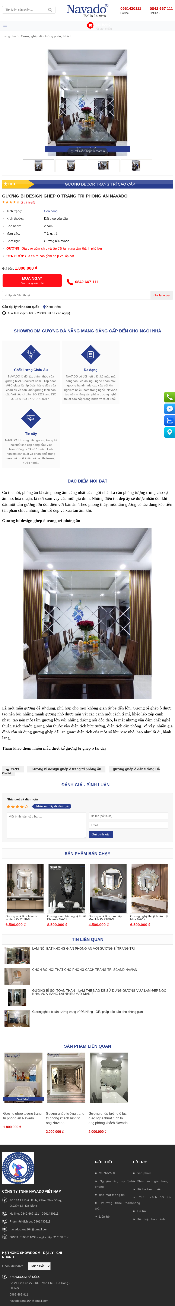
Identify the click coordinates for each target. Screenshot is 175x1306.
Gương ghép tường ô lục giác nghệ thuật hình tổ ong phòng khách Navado (108, 1118)
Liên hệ (104, 1216)
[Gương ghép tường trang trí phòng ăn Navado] (23, 1078)
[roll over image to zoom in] (87, 102)
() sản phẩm (104, 28)
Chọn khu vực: (12, 1266)
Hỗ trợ (140, 1162)
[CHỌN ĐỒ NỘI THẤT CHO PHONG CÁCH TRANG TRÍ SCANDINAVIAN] (17, 977)
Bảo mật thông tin (111, 1194)
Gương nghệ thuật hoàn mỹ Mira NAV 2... (149, 918)
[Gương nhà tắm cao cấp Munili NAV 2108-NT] (108, 912)
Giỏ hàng (103, 24)
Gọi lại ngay (161, 295)
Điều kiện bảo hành (150, 1219)
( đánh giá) (28, 202)
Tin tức (141, 1211)
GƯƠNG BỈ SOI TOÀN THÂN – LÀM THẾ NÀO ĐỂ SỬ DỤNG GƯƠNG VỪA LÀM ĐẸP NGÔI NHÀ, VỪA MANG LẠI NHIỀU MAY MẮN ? (99, 992)
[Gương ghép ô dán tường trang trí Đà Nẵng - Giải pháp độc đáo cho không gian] (17, 1019)
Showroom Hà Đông (25, 1276)
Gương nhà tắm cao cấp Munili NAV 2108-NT (105, 918)
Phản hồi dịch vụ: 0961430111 (30, 1221)
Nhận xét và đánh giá (22, 799)
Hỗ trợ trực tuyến (149, 1189)
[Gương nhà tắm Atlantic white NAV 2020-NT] (25, 912)
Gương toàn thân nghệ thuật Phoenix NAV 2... (66, 918)
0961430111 (130, 8)
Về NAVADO (107, 1173)
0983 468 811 (19, 1294)
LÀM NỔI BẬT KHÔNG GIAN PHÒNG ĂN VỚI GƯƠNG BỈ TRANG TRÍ (83, 948)
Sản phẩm (144, 1173)
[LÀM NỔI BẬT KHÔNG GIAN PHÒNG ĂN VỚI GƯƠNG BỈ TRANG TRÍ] (17, 956)
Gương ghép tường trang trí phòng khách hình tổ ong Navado (65, 1118)
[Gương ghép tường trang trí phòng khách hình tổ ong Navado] (66, 1078)
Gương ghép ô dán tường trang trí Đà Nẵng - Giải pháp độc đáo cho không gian (87, 1012)
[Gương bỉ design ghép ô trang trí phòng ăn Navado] (38, 169)
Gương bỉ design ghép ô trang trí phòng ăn (66, 769)
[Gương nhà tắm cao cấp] (87, 11)
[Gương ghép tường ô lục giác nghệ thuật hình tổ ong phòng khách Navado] (109, 1078)
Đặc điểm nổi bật (87, 481)
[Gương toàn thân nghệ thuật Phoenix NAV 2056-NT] (66, 912)
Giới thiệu (104, 1162)
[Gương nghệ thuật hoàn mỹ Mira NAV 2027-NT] (149, 912)
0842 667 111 (161, 8)
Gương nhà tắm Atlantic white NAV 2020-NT (22, 918)
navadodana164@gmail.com (29, 1229)
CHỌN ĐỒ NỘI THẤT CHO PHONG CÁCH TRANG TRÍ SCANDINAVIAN (84, 969)
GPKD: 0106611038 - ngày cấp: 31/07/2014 (39, 1237)
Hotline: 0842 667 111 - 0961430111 (34, 1213)
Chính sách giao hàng (152, 1181)
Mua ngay (32, 278)
